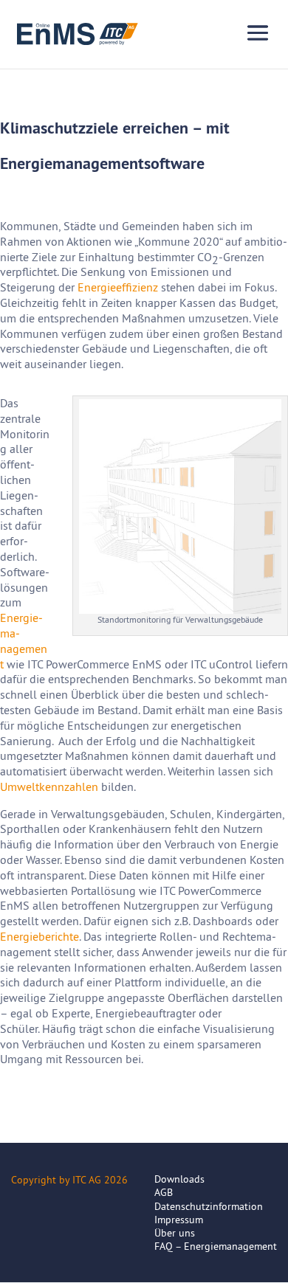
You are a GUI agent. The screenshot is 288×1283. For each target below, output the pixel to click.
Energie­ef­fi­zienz (118, 287)
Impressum (178, 1219)
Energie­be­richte (39, 936)
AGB (163, 1192)
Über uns (174, 1232)
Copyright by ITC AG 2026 (69, 1179)
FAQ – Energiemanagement (215, 1246)
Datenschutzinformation (208, 1206)
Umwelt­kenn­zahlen (49, 786)
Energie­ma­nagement (23, 640)
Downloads (179, 1179)
